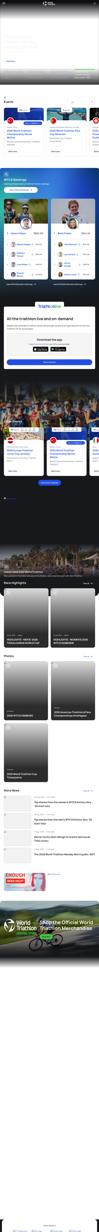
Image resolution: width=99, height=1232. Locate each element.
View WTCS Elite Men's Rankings (19, 284)
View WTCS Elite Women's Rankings (68, 284)
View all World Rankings (19, 190)
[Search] (95, 3)
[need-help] (25, 882)
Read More (10, 61)
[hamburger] (3, 3)
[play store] (58, 349)
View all (86, 583)
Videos (20, 635)
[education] (30, 515)
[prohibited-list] (71, 882)
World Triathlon (49, 3)
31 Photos (10, 711)
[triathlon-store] (20, 927)
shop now (46, 936)
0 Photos (57, 708)
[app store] (41, 349)
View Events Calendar (49, 483)
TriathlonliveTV (39, 344)
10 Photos (10, 769)
